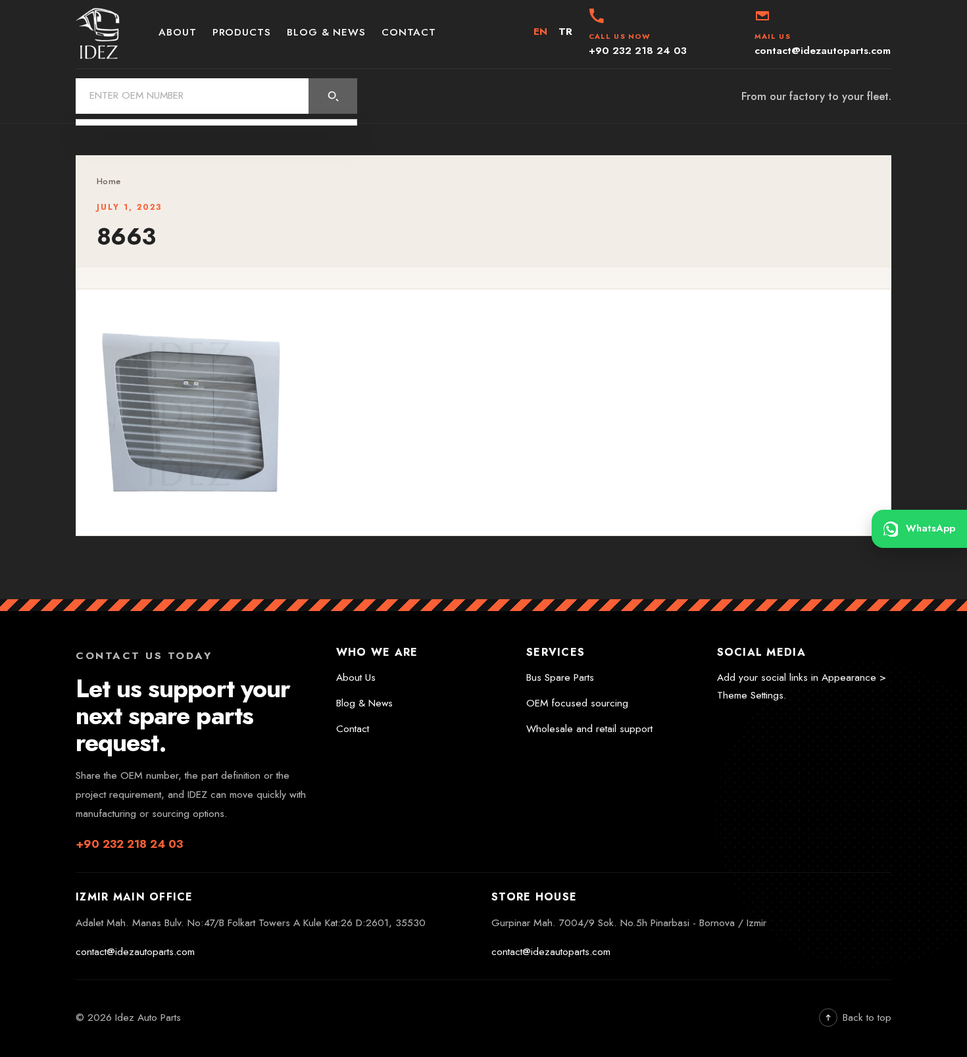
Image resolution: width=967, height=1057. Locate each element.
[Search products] (333, 96)
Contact (408, 32)
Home (108, 181)
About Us (356, 677)
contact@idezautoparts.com (135, 952)
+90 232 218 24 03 (129, 844)
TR (565, 31)
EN (540, 31)
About (178, 32)
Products (241, 32)
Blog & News (326, 32)
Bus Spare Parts (560, 677)
